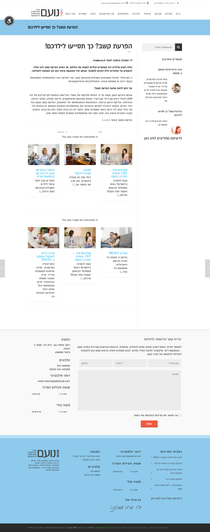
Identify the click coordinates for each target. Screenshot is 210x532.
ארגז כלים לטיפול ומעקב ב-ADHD (45, 256)
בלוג (129, 52)
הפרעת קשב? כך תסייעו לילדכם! (168, 463)
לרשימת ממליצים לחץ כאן (163, 138)
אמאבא (106, 120)
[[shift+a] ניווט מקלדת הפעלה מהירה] (9, 21)
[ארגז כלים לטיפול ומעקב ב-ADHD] (176, 88)
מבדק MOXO (118, 253)
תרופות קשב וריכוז (173, 479)
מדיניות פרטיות (113, 528)
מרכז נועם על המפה (137, 3)
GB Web (91, 528)
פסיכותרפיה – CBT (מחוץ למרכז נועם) (118, 173)
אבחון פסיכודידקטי (83, 171)
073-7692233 (158, 3)
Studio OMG (72, 528)
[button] (178, 47)
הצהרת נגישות (101, 528)
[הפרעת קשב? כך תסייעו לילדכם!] (176, 130)
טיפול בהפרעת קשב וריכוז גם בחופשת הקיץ (45, 173)
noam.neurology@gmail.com (113, 3)
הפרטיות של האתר (144, 415)
